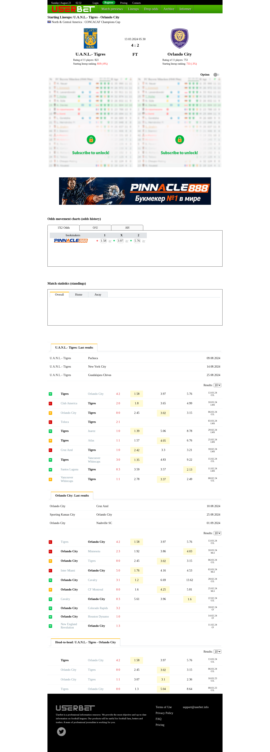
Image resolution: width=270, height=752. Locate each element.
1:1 (118, 440)
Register (108, 2)
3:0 (118, 459)
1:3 (118, 625)
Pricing (123, 2)
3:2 (118, 608)
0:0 (118, 412)
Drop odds (151, 9)
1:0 (118, 431)
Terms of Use (164, 707)
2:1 (118, 422)
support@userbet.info (196, 707)
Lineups (133, 9)
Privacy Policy (164, 713)
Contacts (136, 2)
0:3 (118, 469)
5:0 (118, 570)
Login (96, 2)
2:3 (118, 551)
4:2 (118, 393)
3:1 (118, 580)
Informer (185, 9)
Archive (168, 9)
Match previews (112, 9)
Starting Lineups (59, 17)
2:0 (118, 403)
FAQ (158, 719)
